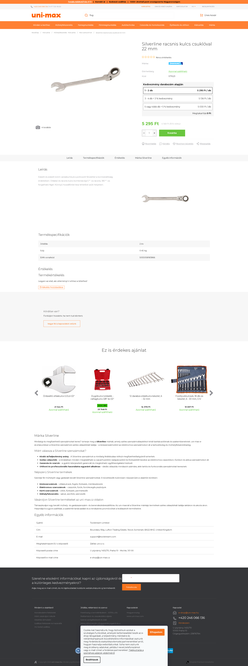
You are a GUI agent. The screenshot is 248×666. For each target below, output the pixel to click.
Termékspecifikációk (93, 158)
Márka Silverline (143, 158)
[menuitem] (41, 25)
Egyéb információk (172, 158)
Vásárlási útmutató (42, 620)
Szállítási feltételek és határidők (48, 623)
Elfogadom (156, 632)
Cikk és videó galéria (163, 6)
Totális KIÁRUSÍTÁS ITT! (80, 2)
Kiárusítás (146, 6)
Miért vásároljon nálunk (44, 616)
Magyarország (133, 612)
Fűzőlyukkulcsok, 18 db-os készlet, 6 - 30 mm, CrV (147, 397)
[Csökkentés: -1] (144, 133)
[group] (60, 389)
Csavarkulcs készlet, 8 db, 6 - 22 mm (190, 397)
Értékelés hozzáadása (51, 287)
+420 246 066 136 (41, 6)
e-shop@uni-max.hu (188, 612)
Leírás (70, 158)
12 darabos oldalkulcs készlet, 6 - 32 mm (104, 397)
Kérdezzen (184, 623)
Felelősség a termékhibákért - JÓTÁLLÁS (99, 612)
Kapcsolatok (182, 6)
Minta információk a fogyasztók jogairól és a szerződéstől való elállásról (100, 624)
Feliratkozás (131, 587)
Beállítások (92, 659)
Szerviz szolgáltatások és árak (93, 620)
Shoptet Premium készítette (202, 662)
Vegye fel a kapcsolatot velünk (62, 324)
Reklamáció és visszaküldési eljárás (96, 616)
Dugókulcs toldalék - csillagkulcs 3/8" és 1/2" (60, 397)
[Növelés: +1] (154, 133)
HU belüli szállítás (42, 627)
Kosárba (172, 133)
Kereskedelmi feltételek (45, 612)
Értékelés (120, 158)
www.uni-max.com (135, 616)
